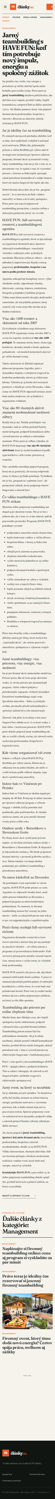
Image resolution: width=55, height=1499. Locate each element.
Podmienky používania (11, 1481)
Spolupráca (7, 1474)
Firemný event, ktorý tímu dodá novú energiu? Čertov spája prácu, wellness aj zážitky (27, 1345)
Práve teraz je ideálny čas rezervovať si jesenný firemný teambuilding (25, 1281)
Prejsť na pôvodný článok (19, 1195)
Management (9, 28)
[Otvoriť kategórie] (5, 7)
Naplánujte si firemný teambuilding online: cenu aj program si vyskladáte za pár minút (27, 1255)
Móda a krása (30, 17)
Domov (5, 17)
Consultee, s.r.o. (43, 1492)
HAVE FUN (21, 123)
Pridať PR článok (52, 6)
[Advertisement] (27, 1406)
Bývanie (16, 17)
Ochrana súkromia (37, 1474)
